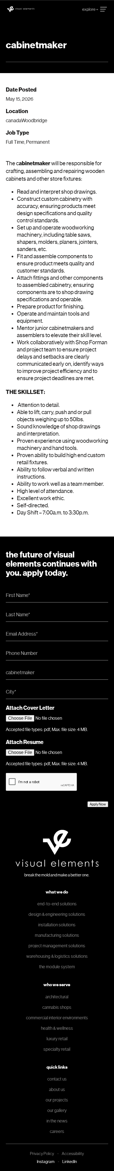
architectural (56, 996)
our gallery (57, 1110)
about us (57, 1089)
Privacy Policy (42, 1153)
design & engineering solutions (56, 914)
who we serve (56, 985)
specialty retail (56, 1049)
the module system (57, 966)
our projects (57, 1100)
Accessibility (73, 1153)
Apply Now (98, 804)
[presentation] (41, 782)
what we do (57, 892)
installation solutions (57, 924)
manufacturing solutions (57, 935)
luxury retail (57, 1038)
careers (57, 1131)
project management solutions (56, 945)
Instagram (46, 1161)
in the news (57, 1121)
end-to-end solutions (57, 903)
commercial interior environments (57, 1017)
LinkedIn (69, 1161)
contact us (57, 1079)
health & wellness (57, 1028)
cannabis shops (56, 1007)
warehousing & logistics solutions (57, 956)
